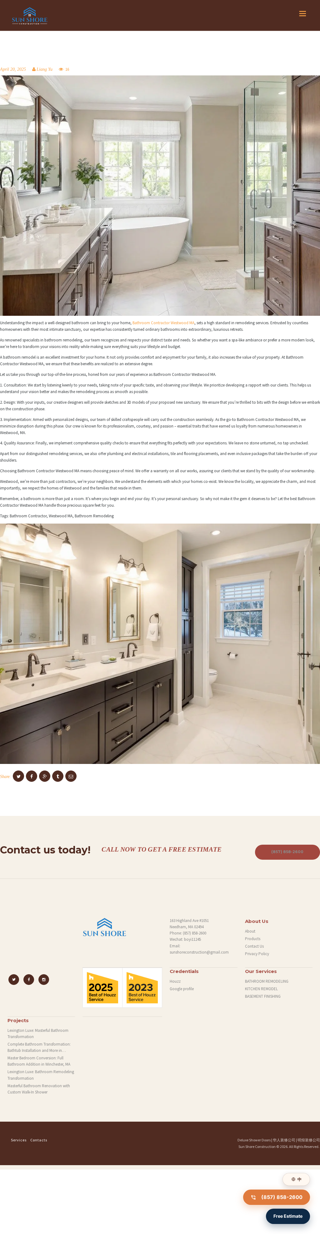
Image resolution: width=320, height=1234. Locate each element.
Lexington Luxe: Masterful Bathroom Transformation (38, 1033)
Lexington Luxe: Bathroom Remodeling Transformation (41, 1075)
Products (252, 938)
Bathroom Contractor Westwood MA (163, 322)
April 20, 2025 (13, 69)
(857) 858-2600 (194, 933)
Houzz (175, 981)
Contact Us (254, 946)
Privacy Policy (257, 953)
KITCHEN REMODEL (261, 988)
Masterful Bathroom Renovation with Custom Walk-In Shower (39, 1089)
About (250, 931)
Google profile (182, 988)
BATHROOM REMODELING (266, 981)
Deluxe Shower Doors (254, 1140)
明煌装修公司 (309, 1140)
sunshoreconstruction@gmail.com (199, 952)
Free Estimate (287, 1216)
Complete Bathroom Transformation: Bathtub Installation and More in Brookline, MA (39, 1048)
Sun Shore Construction (257, 1146)
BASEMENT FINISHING (263, 996)
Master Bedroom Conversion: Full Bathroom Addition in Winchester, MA (39, 1061)
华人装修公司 (284, 1140)
